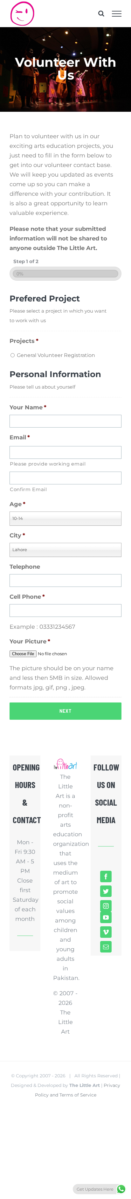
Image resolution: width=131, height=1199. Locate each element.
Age (17, 504)
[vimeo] (106, 932)
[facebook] (106, 876)
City (17, 535)
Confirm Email (28, 489)
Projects (24, 341)
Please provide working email (48, 464)
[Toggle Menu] (117, 14)
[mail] (106, 946)
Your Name (28, 407)
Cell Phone (27, 596)
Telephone (25, 566)
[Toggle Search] (101, 13)
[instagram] (106, 906)
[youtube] (106, 917)
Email (20, 437)
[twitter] (106, 891)
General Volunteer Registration (56, 355)
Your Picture (30, 641)
